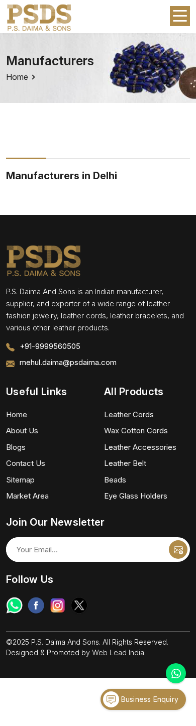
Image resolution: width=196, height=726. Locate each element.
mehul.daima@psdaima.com (68, 362)
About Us (22, 430)
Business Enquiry (148, 699)
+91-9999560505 (50, 346)
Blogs (16, 447)
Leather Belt (125, 463)
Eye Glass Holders (135, 496)
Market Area (27, 496)
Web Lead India (118, 652)
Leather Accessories (140, 447)
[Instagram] (57, 605)
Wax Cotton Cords (136, 430)
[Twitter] (79, 605)
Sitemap (20, 480)
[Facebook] (36, 605)
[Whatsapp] (14, 605)
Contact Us (25, 463)
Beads (115, 480)
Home (17, 77)
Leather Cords (129, 414)
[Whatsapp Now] (176, 673)
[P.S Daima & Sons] (39, 18)
